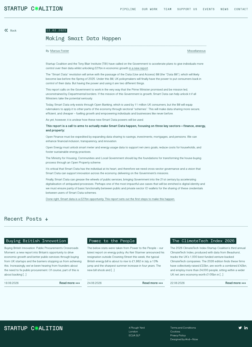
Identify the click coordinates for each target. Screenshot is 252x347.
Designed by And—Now (184, 339)
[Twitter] (240, 328)
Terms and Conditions (183, 328)
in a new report (138, 68)
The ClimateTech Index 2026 (203, 240)
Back (10, 30)
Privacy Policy (178, 335)
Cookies (175, 331)
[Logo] (33, 9)
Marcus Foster (59, 51)
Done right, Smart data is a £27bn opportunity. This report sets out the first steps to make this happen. (110, 199)
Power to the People (112, 240)
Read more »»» (69, 283)
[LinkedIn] (246, 328)
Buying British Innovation (36, 240)
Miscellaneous (196, 51)
